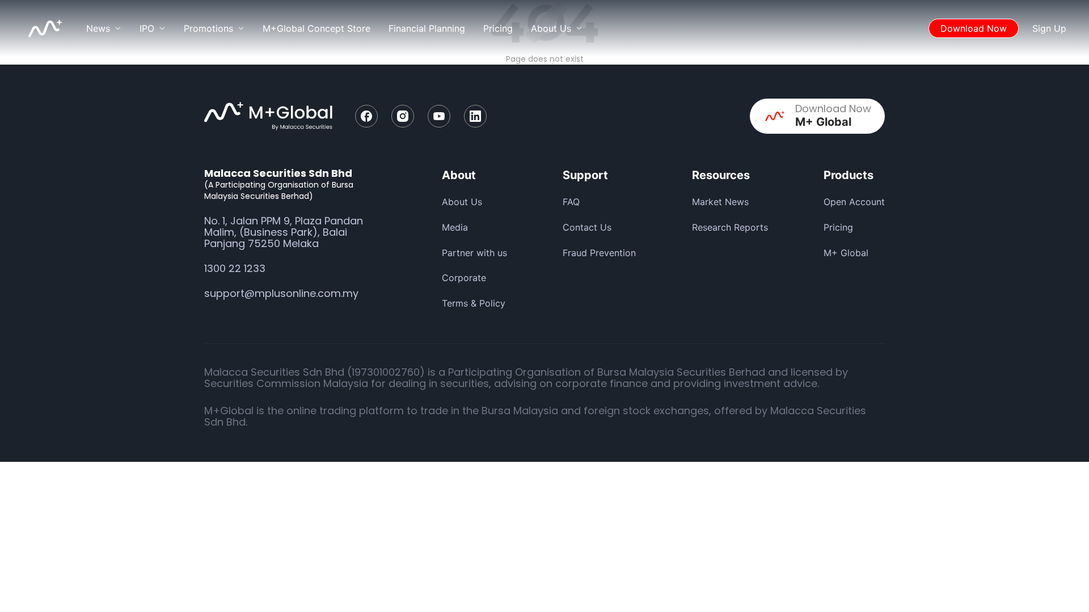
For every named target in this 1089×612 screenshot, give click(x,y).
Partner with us (474, 252)
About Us (462, 201)
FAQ (571, 201)
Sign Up (1049, 28)
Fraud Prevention (599, 252)
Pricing (498, 28)
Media (455, 227)
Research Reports (730, 227)
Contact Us (587, 227)
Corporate (464, 277)
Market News (720, 201)
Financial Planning (427, 28)
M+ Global (846, 252)
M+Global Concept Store (316, 28)
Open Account (854, 201)
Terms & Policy (473, 303)
